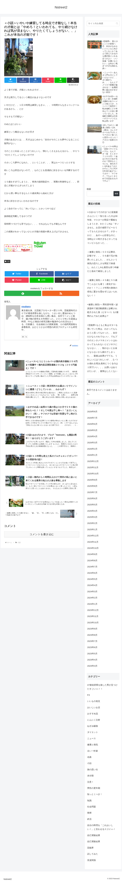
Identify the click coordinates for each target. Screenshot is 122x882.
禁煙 (89, 813)
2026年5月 (92, 430)
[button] (117, 23)
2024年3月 (92, 591)
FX (88, 695)
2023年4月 (92, 660)
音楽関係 (91, 860)
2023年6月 (92, 647)
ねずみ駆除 (92, 726)
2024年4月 (92, 585)
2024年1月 (92, 604)
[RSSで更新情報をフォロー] (60, 293)
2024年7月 (92, 567)
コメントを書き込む (42, 534)
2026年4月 (92, 436)
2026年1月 (92, 455)
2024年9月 (92, 554)
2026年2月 (92, 449)
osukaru (26, 306)
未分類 (90, 775)
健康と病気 (92, 744)
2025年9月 (92, 480)
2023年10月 (93, 622)
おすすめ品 (92, 713)
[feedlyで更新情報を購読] (22, 293)
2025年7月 (92, 492)
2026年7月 (92, 418)
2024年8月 (92, 560)
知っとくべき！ (94, 794)
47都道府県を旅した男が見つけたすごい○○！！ (102, 687)
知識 (89, 800)
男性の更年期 (93, 788)
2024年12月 (93, 535)
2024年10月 (93, 548)
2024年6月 (92, 573)
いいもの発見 (93, 701)
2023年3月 (92, 666)
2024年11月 (92, 542)
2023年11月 (92, 616)
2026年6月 (92, 424)
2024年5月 (92, 579)
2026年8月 (92, 411)
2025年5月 (92, 504)
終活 (89, 819)
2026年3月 (92, 442)
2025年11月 (92, 467)
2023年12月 (93, 610)
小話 (8, 261)
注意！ (90, 782)
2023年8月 (92, 635)
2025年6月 (92, 498)
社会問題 (91, 807)
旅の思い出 (92, 769)
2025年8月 (92, 486)
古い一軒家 (92, 751)
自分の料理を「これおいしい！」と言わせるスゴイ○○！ (101, 827)
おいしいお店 (93, 707)
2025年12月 (93, 461)
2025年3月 (92, 517)
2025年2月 (92, 523)
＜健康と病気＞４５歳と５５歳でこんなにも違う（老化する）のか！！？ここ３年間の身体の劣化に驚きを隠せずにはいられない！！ (102, 288)
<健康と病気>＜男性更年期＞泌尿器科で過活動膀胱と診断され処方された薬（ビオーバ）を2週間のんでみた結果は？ (102, 310)
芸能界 (90, 848)
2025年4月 (92, 511)
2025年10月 (93, 473)
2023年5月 (92, 653)
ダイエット (92, 732)
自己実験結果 (93, 835)
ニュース (91, 738)
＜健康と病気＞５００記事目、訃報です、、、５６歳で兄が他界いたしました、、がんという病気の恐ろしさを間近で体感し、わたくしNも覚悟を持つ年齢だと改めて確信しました (103, 261)
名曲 (89, 757)
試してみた (92, 854)
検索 (89, 189)
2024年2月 (92, 598)
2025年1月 (92, 529)
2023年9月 (92, 629)
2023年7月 (92, 641)
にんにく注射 (93, 720)
